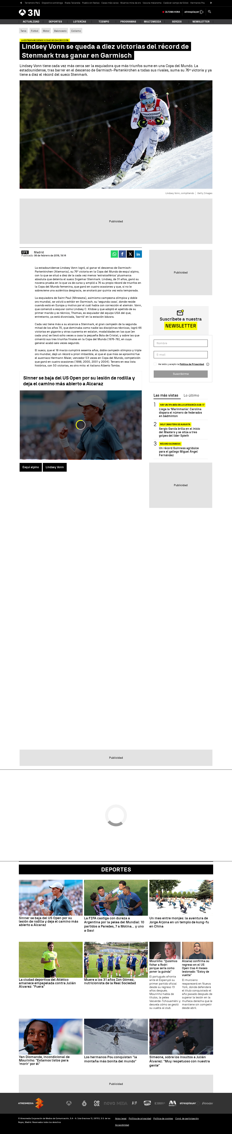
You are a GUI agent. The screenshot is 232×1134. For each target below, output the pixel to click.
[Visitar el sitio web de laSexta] (84, 1103)
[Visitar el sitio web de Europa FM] (159, 1103)
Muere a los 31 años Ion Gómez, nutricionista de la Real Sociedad (110, 981)
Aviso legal (121, 1118)
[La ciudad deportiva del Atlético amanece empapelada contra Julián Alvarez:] (51, 960)
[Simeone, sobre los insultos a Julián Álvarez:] (181, 1037)
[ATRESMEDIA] (31, 1103)
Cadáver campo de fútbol (175, 3)
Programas (128, 21)
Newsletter (201, 21)
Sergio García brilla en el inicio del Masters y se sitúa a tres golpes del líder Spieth (179, 432)
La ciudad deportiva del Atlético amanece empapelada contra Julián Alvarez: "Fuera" (47, 983)
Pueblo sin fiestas (91, 3)
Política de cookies (163, 1118)
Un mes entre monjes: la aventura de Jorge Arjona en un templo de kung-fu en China (179, 922)
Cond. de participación (187, 1118)
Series (177, 21)
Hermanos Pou (197, 3)
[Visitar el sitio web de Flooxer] (207, 1103)
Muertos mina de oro (130, 3)
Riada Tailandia (72, 3)
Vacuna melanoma (152, 3)
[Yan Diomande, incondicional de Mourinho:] (51, 1037)
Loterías (79, 21)
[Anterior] (21, 3)
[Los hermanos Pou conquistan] (116, 1037)
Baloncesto (60, 30)
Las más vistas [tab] (166, 395)
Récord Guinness (170, 444)
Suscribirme (181, 374)
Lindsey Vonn (55, 467)
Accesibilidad (122, 1125)
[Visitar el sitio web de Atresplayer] (190, 1103)
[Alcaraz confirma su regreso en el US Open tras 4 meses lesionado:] (197, 950)
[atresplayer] (194, 12)
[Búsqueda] (209, 12)
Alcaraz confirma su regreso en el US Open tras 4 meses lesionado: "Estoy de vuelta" (195, 968)
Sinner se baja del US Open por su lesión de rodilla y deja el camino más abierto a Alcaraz (79, 381)
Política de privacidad (140, 1118)
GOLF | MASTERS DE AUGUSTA (175, 424)
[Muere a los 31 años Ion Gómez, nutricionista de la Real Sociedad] (116, 960)
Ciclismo (76, 30)
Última (172, 12)
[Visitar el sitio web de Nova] (109, 1103)
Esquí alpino (30, 467)
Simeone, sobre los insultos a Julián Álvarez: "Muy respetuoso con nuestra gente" (179, 1061)
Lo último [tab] (191, 395)
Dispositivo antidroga (52, 3)
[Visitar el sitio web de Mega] (122, 1103)
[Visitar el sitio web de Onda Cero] (147, 1103)
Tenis (23, 30)
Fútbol (34, 30)
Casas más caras (110, 3)
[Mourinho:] (165, 950)
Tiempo (104, 21)
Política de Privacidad (192, 364)
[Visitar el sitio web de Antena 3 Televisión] (71, 1103)
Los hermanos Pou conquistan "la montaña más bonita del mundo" (110, 1059)
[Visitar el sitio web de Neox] (96, 1103)
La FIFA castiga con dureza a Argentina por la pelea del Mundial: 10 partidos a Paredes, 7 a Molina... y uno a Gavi (114, 924)
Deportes (55, 21)
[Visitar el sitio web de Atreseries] (134, 1103)
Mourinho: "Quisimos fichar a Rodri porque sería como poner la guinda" (163, 966)
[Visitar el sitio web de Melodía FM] (172, 1103)
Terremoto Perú (32, 3)
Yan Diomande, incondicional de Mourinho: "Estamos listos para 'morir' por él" (44, 1060)
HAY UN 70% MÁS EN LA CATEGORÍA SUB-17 (182, 405)
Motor (46, 30)
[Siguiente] (211, 3)
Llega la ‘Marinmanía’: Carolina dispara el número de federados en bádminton (180, 412)
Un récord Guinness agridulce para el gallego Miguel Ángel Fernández (179, 451)
